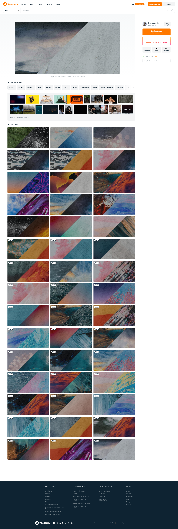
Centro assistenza (104, 491)
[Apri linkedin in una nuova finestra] (60, 523)
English (128, 491)
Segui (167, 25)
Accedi (169, 4)
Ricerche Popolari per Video (80, 507)
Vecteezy (48, 494)
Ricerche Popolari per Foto (81, 503)
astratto (11, 87)
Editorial (49, 4)
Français (128, 502)
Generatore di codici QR (52, 514)
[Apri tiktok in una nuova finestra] (66, 523)
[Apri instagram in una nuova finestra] (57, 523)
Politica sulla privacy (121, 523)
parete (57, 87)
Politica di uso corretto (135, 523)
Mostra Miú (127, 109)
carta (128, 87)
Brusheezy (48, 491)
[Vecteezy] (10, 4)
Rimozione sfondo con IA (53, 511)
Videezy (47, 496)
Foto (31, 4)
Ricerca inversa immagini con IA (54, 508)
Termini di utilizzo (110, 523)
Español (128, 494)
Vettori (23, 4)
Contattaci (102, 494)
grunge (21, 87)
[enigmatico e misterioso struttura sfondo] (28, 249)
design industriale (107, 87)
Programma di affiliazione (81, 496)
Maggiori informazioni (150, 61)
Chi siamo (102, 496)
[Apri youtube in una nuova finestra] (72, 523)
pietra (95, 87)
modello (48, 87)
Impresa (48, 499)
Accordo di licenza (79, 491)
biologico (120, 87)
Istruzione (48, 502)
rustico (66, 87)
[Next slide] (132, 87)
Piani (132, 4)
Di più (58, 4)
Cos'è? (155, 56)
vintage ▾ (30, 87)
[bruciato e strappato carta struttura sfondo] (71, 160)
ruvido (39, 87)
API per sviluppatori (51, 504)
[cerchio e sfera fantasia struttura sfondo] (71, 137)
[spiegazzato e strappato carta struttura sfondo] (28, 137)
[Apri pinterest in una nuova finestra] (63, 523)
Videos (40, 4)
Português (129, 496)
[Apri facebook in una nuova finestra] (54, 523)
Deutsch (128, 499)
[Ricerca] (167, 10)
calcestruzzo (85, 87)
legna (75, 87)
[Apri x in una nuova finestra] (69, 523)
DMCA (75, 494)
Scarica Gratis (156, 32)
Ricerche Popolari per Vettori (80, 500)
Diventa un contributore (103, 500)
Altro (127, 504)
